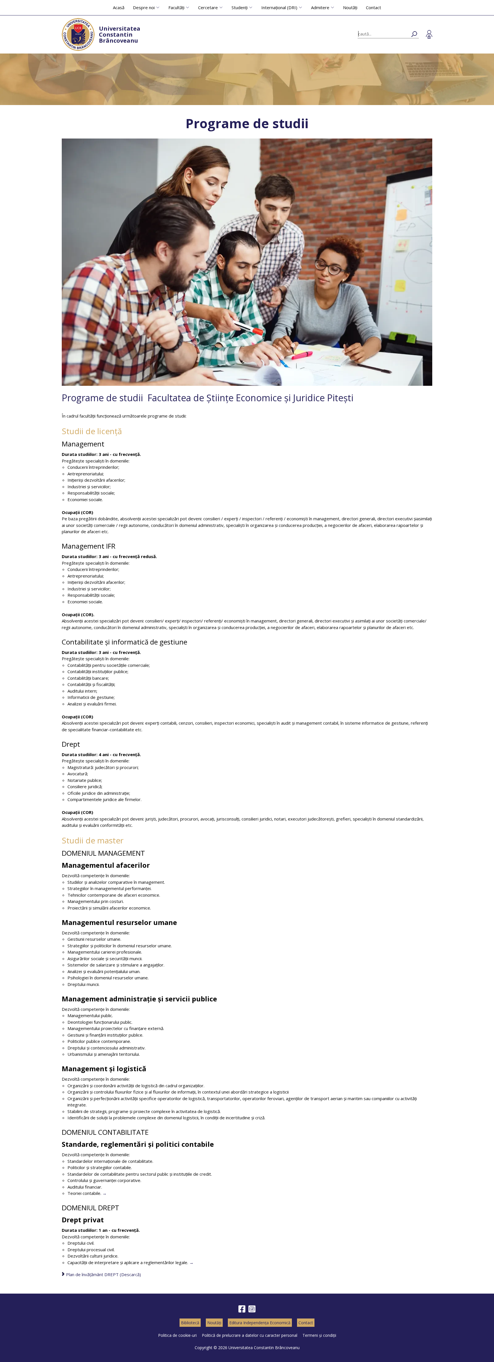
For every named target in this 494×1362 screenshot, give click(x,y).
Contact (373, 7)
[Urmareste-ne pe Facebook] (242, 1309)
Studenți (240, 7)
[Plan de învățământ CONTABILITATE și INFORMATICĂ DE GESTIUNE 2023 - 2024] (104, 1193)
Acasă (118, 7)
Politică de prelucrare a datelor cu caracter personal (249, 1335)
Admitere (320, 7)
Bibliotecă (190, 1322)
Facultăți (176, 7)
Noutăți (350, 7)
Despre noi (144, 7)
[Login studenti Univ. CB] (429, 34)
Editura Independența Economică (259, 1322)
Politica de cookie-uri (177, 1335)
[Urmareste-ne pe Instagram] (252, 1309)
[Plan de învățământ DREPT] (191, 1262)
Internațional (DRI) (279, 7)
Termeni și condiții (319, 1335)
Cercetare (208, 7)
